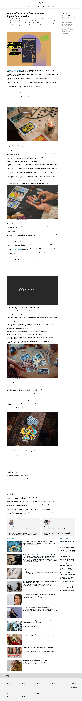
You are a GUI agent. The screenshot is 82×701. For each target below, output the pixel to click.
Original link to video (40, 291)
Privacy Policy (72, 686)
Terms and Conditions (74, 687)
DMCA (71, 690)
